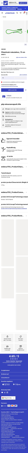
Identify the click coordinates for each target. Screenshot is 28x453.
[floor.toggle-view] (26, 133)
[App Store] (7, 384)
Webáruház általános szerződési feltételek (9, 414)
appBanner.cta (22, 3)
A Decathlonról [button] (5, 377)
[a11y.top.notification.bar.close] (25, 8)
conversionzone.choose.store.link (9, 86)
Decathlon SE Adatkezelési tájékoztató (8, 427)
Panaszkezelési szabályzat (6, 425)
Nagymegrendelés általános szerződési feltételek (10, 424)
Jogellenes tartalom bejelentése (7, 432)
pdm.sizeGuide (23, 74)
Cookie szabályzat (4, 428)
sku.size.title (4, 74)
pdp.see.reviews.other (21, 57)
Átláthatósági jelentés (5, 437)
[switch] (25, 90)
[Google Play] (18, 384)
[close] (2, 3)
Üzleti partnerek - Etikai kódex (16, 428)
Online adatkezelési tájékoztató (7, 416)
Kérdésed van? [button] (5, 374)
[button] (25, 31)
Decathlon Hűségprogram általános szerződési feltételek (12, 422)
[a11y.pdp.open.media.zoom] (14, 31)
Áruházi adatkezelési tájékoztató (7, 418)
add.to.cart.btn (12, 90)
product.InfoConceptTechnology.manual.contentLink (14, 208)
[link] (14, 365)
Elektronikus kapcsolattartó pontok (8, 434)
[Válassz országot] (8, 398)
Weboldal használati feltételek (7, 430)
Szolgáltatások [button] (5, 370)
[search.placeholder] (17, 13)
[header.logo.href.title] (10, 13)
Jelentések (17, 435)
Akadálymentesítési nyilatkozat (18, 437)
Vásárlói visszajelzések (5, 415)
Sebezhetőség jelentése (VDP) (7, 435)
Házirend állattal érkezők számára (8, 431)
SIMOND (3, 49)
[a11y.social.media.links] (2, 392)
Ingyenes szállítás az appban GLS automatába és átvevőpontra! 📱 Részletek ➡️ (12, 9)
